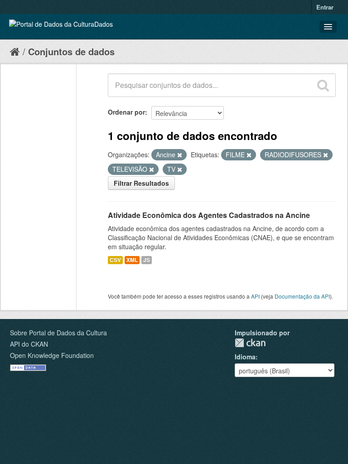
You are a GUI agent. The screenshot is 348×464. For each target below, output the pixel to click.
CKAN (250, 343)
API (255, 296)
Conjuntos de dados (71, 51)
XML (132, 260)
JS (146, 260)
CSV (115, 260)
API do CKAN (29, 343)
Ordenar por (126, 111)
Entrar (325, 7)
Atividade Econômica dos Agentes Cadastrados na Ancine (209, 215)
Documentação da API (302, 296)
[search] (323, 85)
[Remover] (179, 155)
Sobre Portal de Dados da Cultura (58, 332)
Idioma (245, 356)
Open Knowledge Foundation (52, 355)
